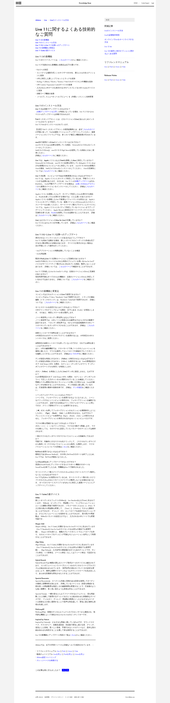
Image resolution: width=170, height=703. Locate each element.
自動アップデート (82, 181)
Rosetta (53, 212)
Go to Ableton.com (130, 697)
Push (63, 651)
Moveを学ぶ (79, 654)
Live (45, 20)
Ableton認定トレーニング (46, 657)
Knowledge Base (85, 3)
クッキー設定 (68, 697)
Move (70, 651)
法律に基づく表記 (79, 697)
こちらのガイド (88, 129)
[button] (64, 670)
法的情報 (46, 697)
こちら (64, 447)
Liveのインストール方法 (59, 20)
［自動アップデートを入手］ (46, 111)
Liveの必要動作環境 (111, 35)
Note (76, 651)
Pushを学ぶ (68, 654)
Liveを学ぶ (57, 654)
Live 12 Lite (108, 46)
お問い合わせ (39, 697)
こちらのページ (65, 60)
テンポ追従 (77, 387)
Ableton (18, 3)
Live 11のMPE (74, 354)
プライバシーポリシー (57, 697)
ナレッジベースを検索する (47, 660)
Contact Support (145, 3)
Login (152, 3)
